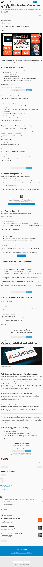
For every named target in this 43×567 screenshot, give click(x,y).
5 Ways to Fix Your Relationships (7, 535)
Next (39, 466)
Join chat (21, 204)
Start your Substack (18, 561)
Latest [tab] (5, 515)
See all (3, 540)
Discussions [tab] (9, 515)
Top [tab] (2, 515)
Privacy (21, 559)
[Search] (41, 515)
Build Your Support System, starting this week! (10, 528)
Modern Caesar (5, 496)
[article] (21, 521)
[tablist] (6, 475)
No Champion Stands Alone (7, 526)
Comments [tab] (4, 474)
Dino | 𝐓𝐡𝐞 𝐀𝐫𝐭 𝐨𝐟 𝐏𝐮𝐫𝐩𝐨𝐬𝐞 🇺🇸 (29, 62)
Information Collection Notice (21, 454)
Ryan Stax (4, 485)
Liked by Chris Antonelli (7, 486)
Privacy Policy (30, 454)
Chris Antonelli (6, 11)
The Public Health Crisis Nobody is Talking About (12, 533)
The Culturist (18, 62)
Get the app (27, 561)
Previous (5, 466)
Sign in (40, 1)
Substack (16, 564)
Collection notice (29, 559)
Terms (24, 559)
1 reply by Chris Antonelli (8, 493)
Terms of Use (27, 453)
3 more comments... (3, 509)
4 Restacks (14, 458)
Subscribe (35, 1)
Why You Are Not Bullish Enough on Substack (11, 518)
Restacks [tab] (8, 474)
